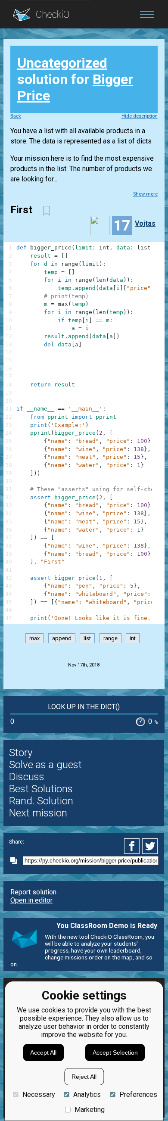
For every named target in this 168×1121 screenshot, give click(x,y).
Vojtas (145, 223)
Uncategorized (62, 63)
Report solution (33, 892)
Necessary (38, 1094)
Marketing (90, 1109)
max (34, 638)
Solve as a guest (45, 765)
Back (15, 116)
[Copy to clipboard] (16, 860)
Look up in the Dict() (84, 707)
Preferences (138, 1094)
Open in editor (31, 900)
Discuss (26, 777)
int (133, 638)
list (87, 638)
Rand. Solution (41, 801)
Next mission (38, 813)
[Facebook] (133, 846)
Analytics (87, 1094)
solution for (75, 79)
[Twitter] (150, 846)
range (110, 638)
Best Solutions (41, 789)
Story (20, 753)
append (62, 638)
